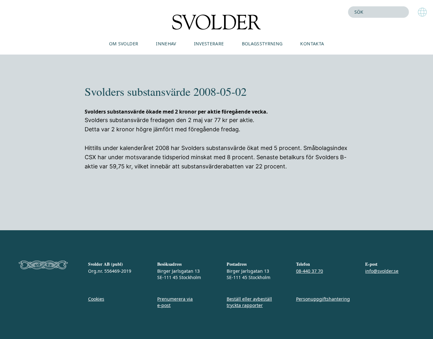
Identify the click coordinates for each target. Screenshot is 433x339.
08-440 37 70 (309, 271)
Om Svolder (124, 44)
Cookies (96, 299)
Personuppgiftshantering (323, 299)
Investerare (209, 44)
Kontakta (312, 44)
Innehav (166, 44)
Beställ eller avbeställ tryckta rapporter (249, 302)
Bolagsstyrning (262, 44)
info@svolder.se (381, 271)
